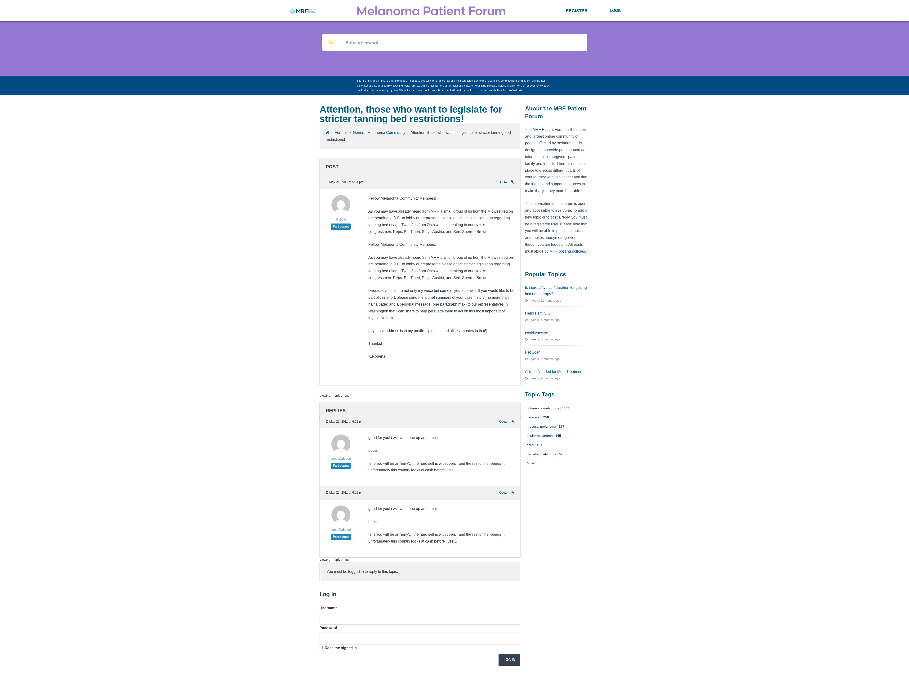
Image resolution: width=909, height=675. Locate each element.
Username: (329, 608)
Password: (329, 628)
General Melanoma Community (379, 133)
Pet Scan (532, 352)
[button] (576, 11)
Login (616, 11)
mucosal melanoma (545, 426)
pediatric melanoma (545, 454)
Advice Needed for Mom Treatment (554, 372)
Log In (509, 659)
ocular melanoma (544, 436)
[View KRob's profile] (340, 213)
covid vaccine (536, 333)
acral (534, 445)
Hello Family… (537, 313)
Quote (503, 182)
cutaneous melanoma (548, 408)
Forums (341, 133)
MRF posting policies (567, 251)
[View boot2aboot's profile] (340, 452)
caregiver (538, 417)
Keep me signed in (341, 648)
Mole (533, 463)
